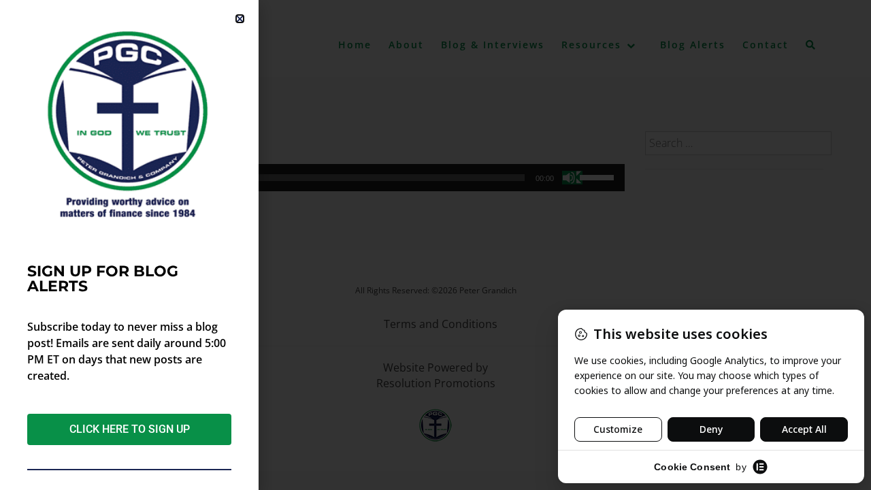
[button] (240, 19)
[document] (435, 245)
